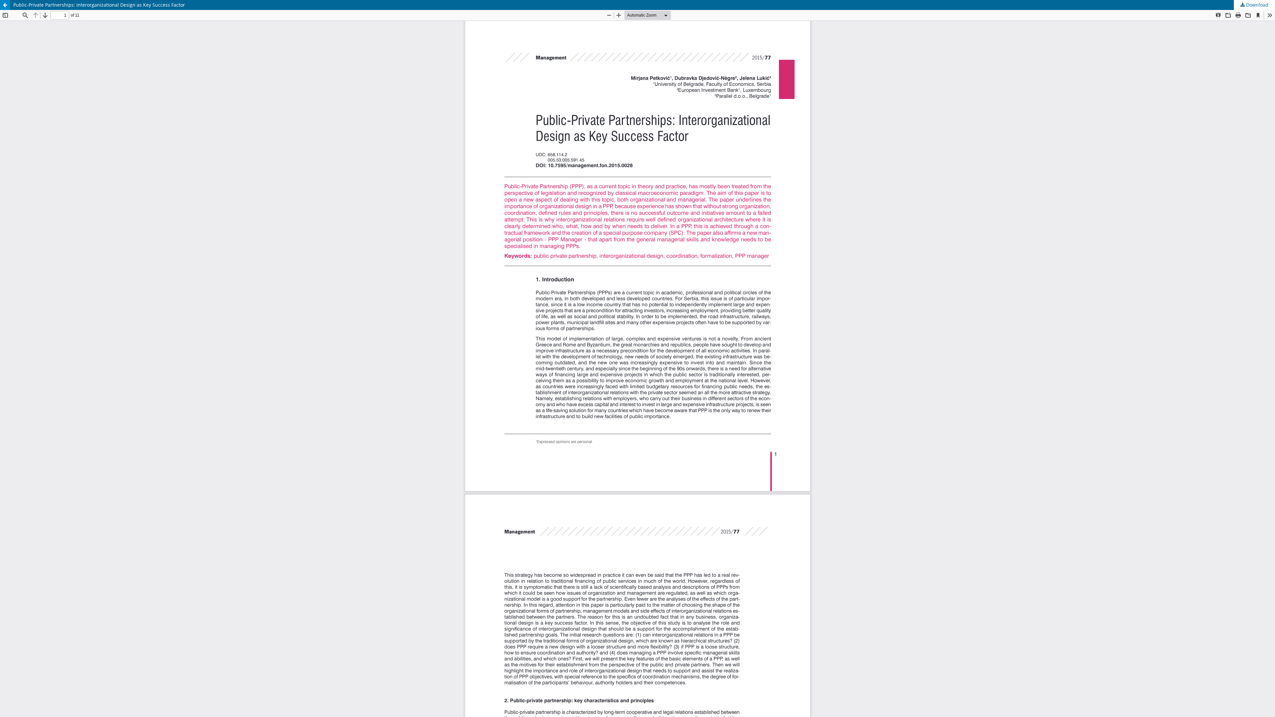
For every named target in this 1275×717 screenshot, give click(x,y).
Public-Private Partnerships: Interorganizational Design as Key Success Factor (99, 5)
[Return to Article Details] (5, 5)
